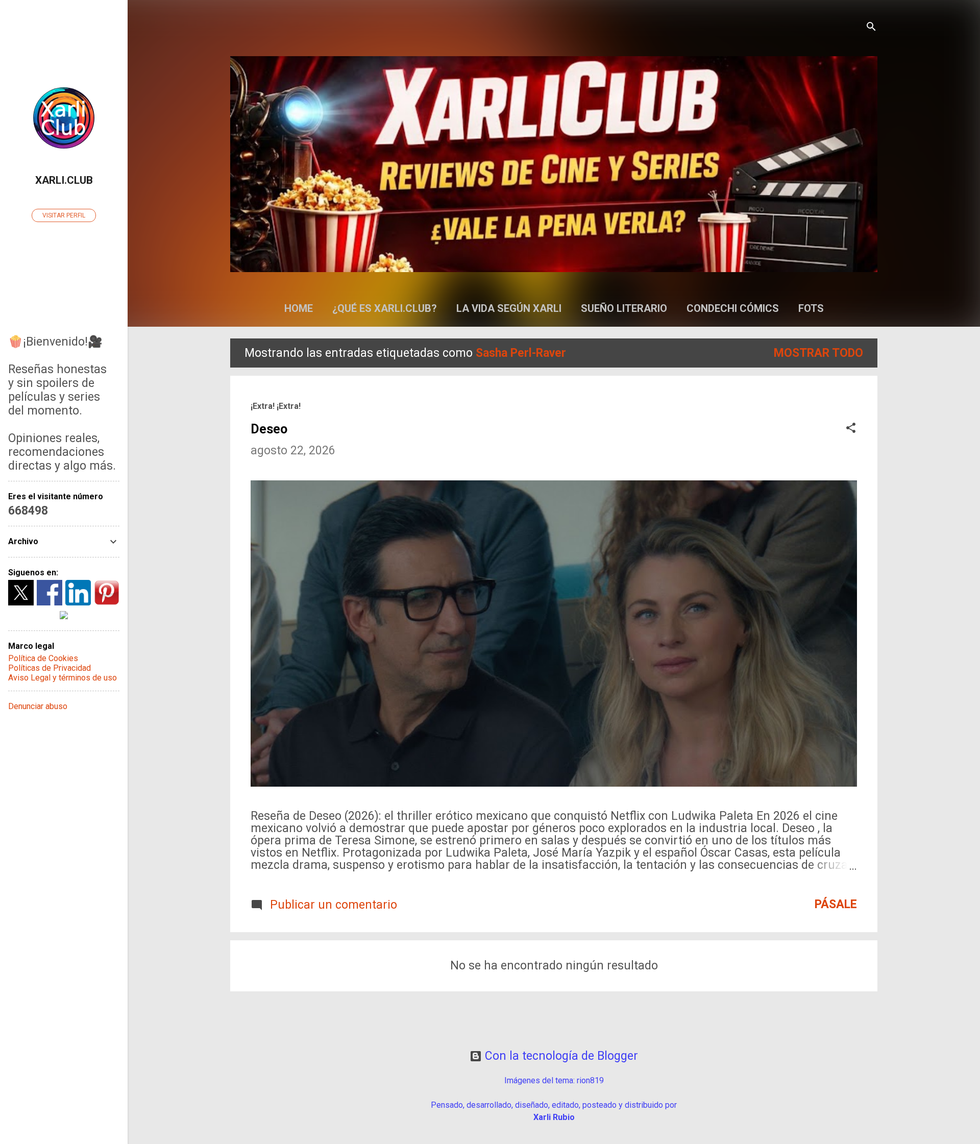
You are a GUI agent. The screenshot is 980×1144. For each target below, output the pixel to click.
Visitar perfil (63, 215)
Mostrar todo (818, 353)
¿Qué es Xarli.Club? (384, 308)
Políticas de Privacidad (49, 668)
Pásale (836, 904)
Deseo (269, 429)
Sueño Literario (624, 308)
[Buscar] (871, 27)
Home (298, 308)
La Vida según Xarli (508, 308)
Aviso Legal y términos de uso (62, 678)
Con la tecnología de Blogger (560, 1056)
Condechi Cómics (733, 308)
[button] (851, 429)
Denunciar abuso (37, 706)
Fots (811, 308)
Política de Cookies (43, 658)
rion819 (590, 1080)
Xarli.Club (64, 180)
